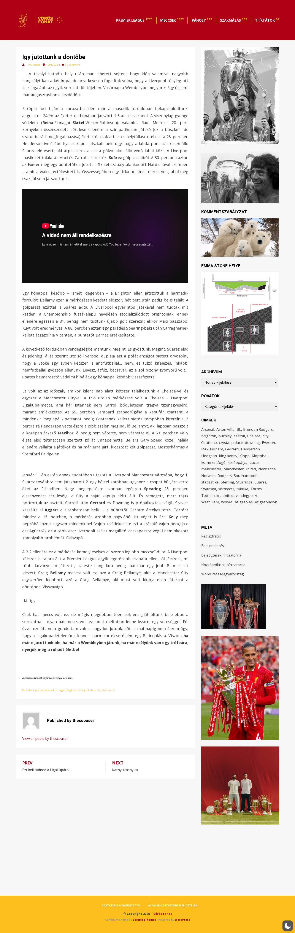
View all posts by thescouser (45, 738)
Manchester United (240, 468)
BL (239, 429)
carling (81, 690)
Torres (256, 488)
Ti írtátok (267, 20)
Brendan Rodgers (258, 429)
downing (252, 442)
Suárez (260, 482)
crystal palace (231, 442)
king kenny (228, 455)
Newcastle (267, 468)
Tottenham (210, 495)
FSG (204, 449)
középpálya (237, 462)
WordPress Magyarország (222, 574)
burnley (225, 435)
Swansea (208, 488)
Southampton (245, 475)
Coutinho (209, 442)
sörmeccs (226, 488)
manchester (211, 468)
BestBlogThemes (144, 920)
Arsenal (207, 429)
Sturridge (244, 482)
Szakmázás (233, 20)
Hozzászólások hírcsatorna (223, 564)
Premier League (134, 20)
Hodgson (209, 455)
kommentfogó (213, 462)
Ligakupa (38, 690)
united (228, 495)
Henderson (250, 449)
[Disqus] (105, 833)
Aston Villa (225, 429)
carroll (239, 435)
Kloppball (260, 455)
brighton (71, 690)
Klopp (244, 455)
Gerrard (232, 449)
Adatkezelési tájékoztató (121, 905)
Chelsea (91, 690)
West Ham (210, 501)
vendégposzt (246, 495)
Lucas (255, 462)
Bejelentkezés (212, 545)
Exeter (111, 690)
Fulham (216, 449)
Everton (268, 442)
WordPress (182, 920)
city (99, 690)
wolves (227, 501)
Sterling (227, 482)
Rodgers (225, 475)
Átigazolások (266, 501)
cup (104, 690)
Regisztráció (211, 536)
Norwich (208, 475)
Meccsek (172, 20)
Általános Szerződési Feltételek (172, 905)
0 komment (73, 64)
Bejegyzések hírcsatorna (221, 555)
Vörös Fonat (162, 914)
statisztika (210, 482)
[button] (287, 925)
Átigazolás (244, 501)
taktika (242, 488)
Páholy (202, 20)
